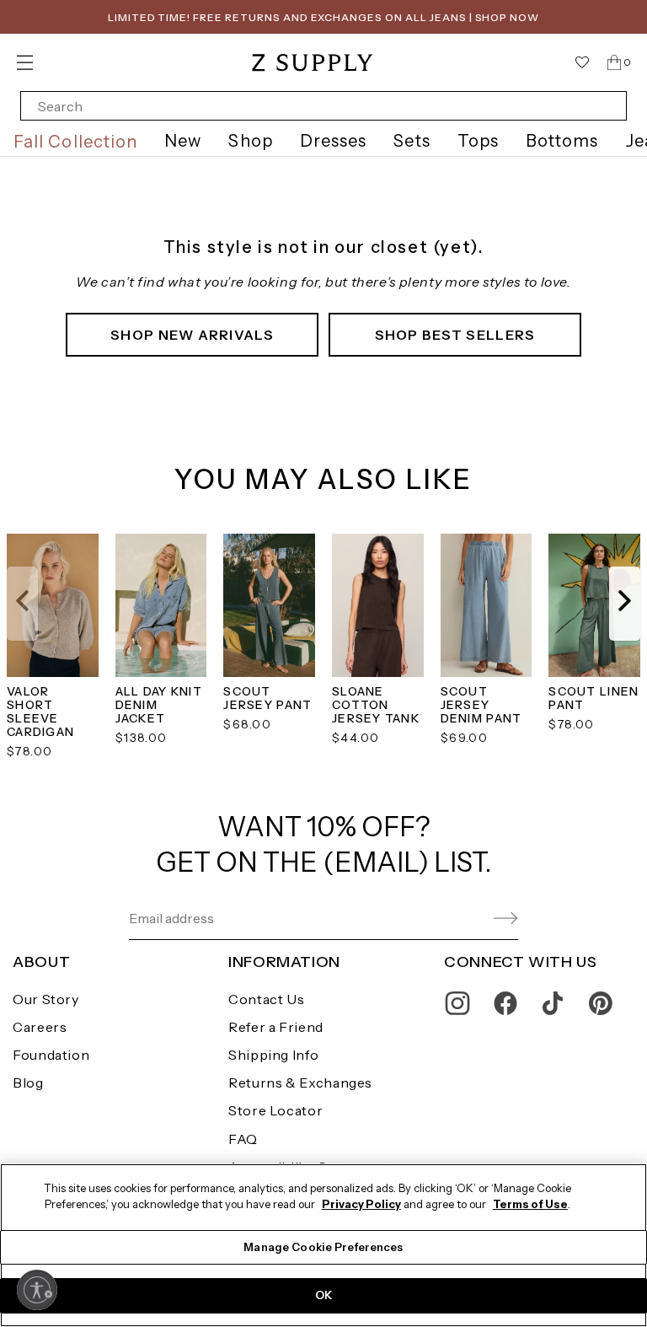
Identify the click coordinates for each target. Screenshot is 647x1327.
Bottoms (562, 141)
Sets (411, 141)
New (182, 141)
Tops (478, 141)
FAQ (243, 1139)
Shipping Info (273, 1054)
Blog (28, 1082)
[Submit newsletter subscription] (465, 918)
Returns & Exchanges (300, 1082)
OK (323, 1295)
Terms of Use (530, 1204)
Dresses (333, 141)
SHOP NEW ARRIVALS (192, 334)
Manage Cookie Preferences (323, 1247)
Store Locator (275, 1110)
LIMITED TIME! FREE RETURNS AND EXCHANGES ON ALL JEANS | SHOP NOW (323, 17)
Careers (40, 1026)
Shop (250, 141)
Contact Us (266, 999)
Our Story (46, 999)
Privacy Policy (361, 1204)
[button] (22, 604)
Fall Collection (75, 142)
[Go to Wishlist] (582, 62)
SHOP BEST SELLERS (455, 334)
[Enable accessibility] (37, 1290)
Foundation (51, 1054)
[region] (323, 1245)
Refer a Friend (276, 1026)
